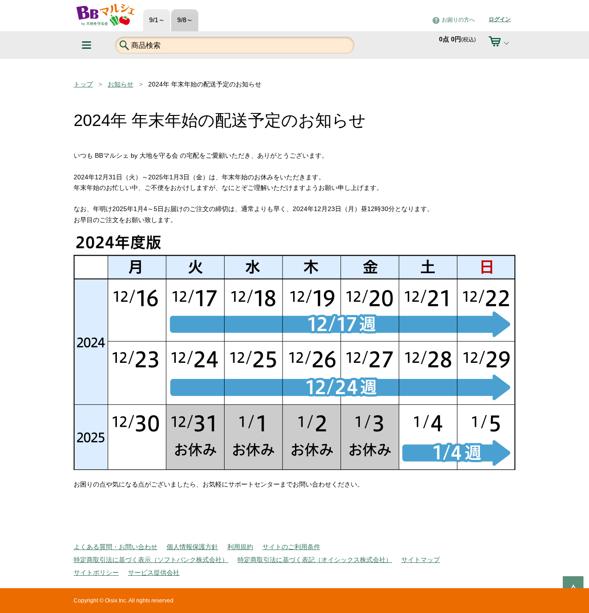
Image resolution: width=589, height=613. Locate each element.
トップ (83, 84)
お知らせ (120, 84)
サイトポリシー (96, 572)
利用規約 (240, 546)
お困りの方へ (458, 20)
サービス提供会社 (153, 572)
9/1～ (157, 20)
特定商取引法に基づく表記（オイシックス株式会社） (314, 559)
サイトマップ (420, 559)
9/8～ (185, 20)
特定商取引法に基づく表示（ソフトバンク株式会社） (151, 559)
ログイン (500, 19)
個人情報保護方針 (192, 546)
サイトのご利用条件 (291, 546)
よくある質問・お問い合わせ (115, 546)
